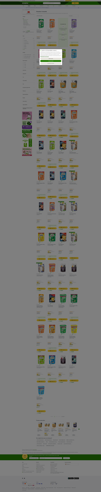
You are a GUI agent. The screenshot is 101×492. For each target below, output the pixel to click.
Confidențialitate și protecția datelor (44, 56)
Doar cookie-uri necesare (51, 63)
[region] (50, 57)
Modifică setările (51, 58)
